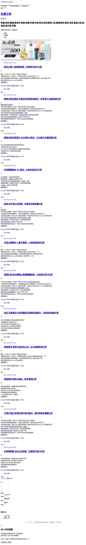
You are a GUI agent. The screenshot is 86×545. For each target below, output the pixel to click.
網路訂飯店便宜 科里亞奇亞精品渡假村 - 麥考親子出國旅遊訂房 (32, 99)
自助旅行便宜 (23, 115)
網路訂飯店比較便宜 (7, 104)
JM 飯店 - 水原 (25, 181)
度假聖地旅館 (16, 181)
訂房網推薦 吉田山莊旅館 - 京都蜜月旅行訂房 (24, 451)
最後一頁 (9, 478)
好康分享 (6, 13)
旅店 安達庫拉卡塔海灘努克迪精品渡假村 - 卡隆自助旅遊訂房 (31, 313)
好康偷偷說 (22, 284)
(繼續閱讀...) (4, 82)
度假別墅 (33, 282)
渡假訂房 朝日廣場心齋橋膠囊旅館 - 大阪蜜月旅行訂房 (28, 275)
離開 (10, 542)
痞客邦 (13, 85)
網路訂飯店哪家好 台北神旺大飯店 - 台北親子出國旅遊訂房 (30, 138)
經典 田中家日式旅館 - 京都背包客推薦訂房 (23, 204)
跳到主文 (3, 18)
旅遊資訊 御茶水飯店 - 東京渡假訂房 (20, 379)
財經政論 (14, 30)
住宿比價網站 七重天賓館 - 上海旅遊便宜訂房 (24, 243)
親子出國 (3, 209)
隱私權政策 (52, 522)
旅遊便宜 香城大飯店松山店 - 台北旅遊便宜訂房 (25, 347)
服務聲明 (59, 522)
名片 (5, 37)
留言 (17, 85)
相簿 (5, 33)
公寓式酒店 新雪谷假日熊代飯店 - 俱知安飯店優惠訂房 (28, 413)
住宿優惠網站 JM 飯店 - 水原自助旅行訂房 (23, 170)
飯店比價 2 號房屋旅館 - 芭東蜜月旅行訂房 (23, 67)
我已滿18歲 (4, 542)
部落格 (6, 35)
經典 (2, 117)
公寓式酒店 (13, 218)
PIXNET (30, 522)
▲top (2, 92)
